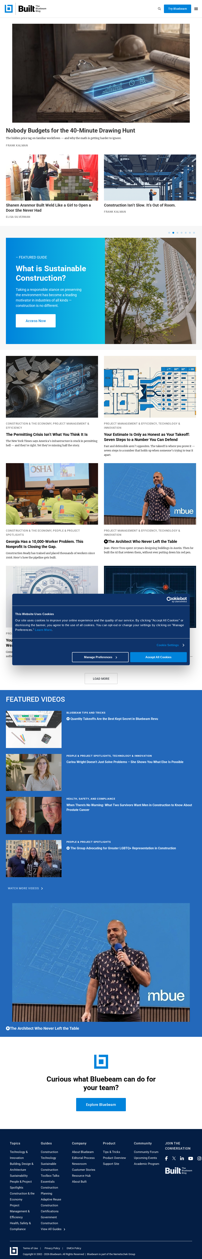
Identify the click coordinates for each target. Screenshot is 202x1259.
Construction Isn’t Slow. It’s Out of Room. (140, 205)
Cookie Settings (168, 645)
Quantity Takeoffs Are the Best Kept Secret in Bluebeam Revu (114, 719)
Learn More (43, 629)
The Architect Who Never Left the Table (142, 541)
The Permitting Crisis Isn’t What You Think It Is (47, 434)
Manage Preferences (98, 657)
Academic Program (146, 1164)
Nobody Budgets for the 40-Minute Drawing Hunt (70, 130)
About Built (79, 1181)
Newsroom (79, 1164)
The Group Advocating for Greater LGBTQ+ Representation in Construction (123, 848)
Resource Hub (81, 1175)
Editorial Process (83, 1158)
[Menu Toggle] (196, 9)
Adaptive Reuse (51, 1199)
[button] (169, 233)
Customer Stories (83, 1170)
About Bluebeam (83, 1152)
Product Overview (114, 1158)
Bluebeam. (56, 1254)
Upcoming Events (145, 1158)
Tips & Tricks (111, 1152)
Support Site (111, 1164)
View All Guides (51, 1229)
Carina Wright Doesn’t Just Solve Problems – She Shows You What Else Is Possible (124, 762)
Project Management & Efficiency (20, 1211)
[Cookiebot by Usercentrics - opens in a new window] (169, 600)
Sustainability (19, 1175)
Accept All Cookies (158, 657)
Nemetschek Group (124, 1254)
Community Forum (146, 1152)
